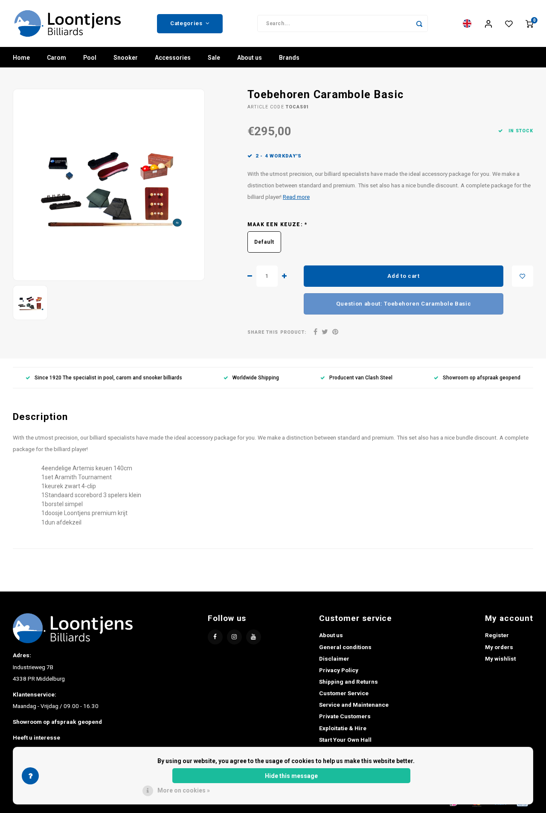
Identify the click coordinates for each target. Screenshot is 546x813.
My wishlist (500, 658)
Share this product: (276, 332)
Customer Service (344, 693)
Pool (89, 57)
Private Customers (345, 716)
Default (264, 242)
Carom (56, 57)
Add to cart (403, 276)
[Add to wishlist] (522, 276)
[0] (529, 23)
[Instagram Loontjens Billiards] (234, 636)
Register (497, 635)
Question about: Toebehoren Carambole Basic (403, 303)
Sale (214, 57)
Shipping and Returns (348, 681)
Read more (296, 196)
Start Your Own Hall (345, 739)
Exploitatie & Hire (342, 728)
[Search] (419, 23)
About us (249, 57)
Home (21, 57)
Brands (289, 57)
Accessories (173, 57)
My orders (499, 647)
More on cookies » (183, 790)
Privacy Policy (338, 670)
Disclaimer (334, 658)
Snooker (125, 57)
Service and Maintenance (354, 704)
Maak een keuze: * (277, 224)
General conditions (345, 647)
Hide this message (291, 775)
